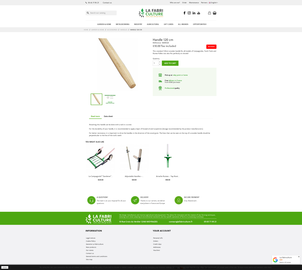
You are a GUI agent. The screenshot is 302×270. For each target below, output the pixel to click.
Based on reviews (285, 262)
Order (184, 3)
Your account (162, 230)
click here (267, 267)
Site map (89, 259)
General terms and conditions (96, 256)
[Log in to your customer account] (209, 13)
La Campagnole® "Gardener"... (101, 176)
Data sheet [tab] (108, 116)
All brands (183, 24)
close (5, 267)
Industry (138, 24)
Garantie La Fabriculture (94, 244)
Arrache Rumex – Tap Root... (168, 176)
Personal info (158, 238)
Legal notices (90, 238)
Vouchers (156, 250)
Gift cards (168, 24)
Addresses (157, 247)
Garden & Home (104, 24)
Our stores (89, 250)
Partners (204, 3)
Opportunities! (200, 24)
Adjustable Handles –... (134, 176)
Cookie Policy (91, 241)
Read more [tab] (95, 116)
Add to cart (170, 63)
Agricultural (153, 24)
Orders (155, 241)
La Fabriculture (286, 257)
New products (91, 247)
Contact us (107, 3)
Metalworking (122, 24)
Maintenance (194, 3)
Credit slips (157, 244)
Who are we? (175, 3)
